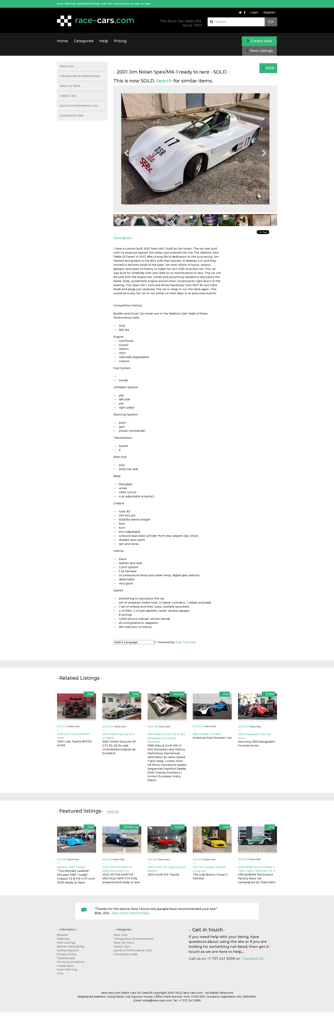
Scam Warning (67, 969)
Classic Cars (68, 95)
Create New (260, 41)
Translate (189, 642)
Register (269, 12)
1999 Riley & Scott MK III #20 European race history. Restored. (166, 738)
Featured (63, 939)
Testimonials (66, 958)
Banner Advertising (70, 946)
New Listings (261, 51)
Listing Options (68, 950)
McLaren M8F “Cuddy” (71, 867)
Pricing (120, 41)
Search (164, 81)
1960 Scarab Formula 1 (207, 733)
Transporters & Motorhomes (80, 76)
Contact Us (253, 959)
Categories (84, 41)
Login (254, 12)
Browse (62, 935)
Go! (271, 22)
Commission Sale (72, 115)
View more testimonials (130, 913)
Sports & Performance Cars (79, 105)
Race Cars (67, 66)
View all (113, 811)
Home (62, 41)
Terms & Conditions (70, 962)
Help (103, 41)
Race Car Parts (70, 86)
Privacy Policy (66, 954)
